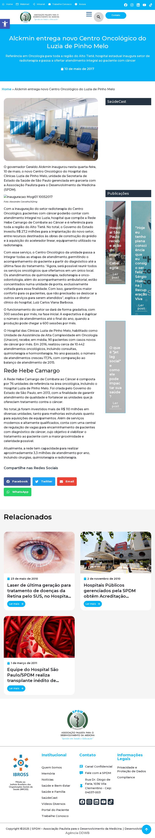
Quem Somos (52, 767)
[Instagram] (131, 4)
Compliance (126, 777)
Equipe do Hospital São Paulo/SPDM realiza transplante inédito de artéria (32, 675)
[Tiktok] (150, 4)
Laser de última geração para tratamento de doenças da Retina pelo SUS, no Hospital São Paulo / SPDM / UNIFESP (39, 591)
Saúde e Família (53, 791)
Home (7, 89)
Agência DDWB (77, 833)
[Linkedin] (138, 4)
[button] (5, 24)
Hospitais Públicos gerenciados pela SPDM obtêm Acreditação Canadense (110, 591)
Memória (48, 773)
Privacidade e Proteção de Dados (131, 769)
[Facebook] (125, 4)
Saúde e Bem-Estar (56, 785)
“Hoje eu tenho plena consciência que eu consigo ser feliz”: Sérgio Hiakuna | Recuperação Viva (141, 263)
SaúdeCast (49, 798)
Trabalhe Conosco (55, 816)
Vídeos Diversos (53, 804)
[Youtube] (144, 4)
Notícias (47, 779)
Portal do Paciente (55, 810)
